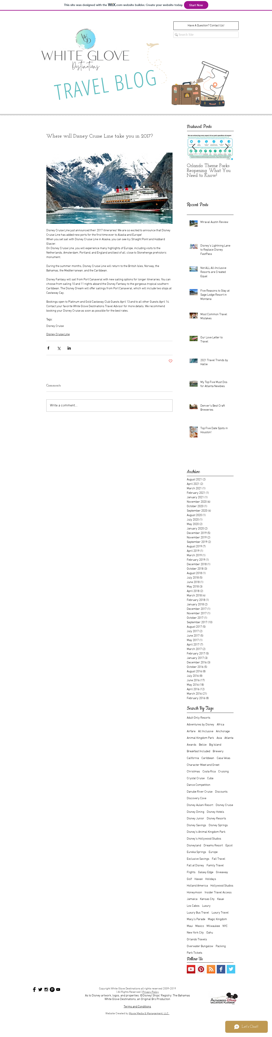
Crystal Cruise (196, 778)
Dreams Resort (213, 845)
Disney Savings (196, 825)
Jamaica (192, 899)
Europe (213, 852)
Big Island (215, 745)
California (193, 758)
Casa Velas (223, 758)
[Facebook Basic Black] (34, 989)
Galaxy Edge (205, 872)
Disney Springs (218, 825)
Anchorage (223, 731)
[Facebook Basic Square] (221, 969)
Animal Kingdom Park (200, 738)
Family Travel (215, 865)
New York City (195, 933)
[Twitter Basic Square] (231, 969)
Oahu (209, 933)
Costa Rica (209, 771)
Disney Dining (195, 812)
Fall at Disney (195, 865)
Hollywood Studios (221, 886)
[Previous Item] (194, 147)
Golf (189, 879)
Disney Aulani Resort (200, 805)
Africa (220, 724)
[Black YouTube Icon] (58, 989)
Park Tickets (194, 953)
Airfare (191, 731)
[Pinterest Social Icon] (201, 969)
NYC (225, 926)
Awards (191, 745)
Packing (221, 946)
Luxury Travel (220, 913)
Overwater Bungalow (200, 946)
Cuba (210, 778)
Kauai (220, 899)
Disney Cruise (55, 326)
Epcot (228, 845)
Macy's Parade (196, 919)
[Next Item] (227, 147)
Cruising (223, 771)
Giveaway (222, 872)
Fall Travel (218, 859)
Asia (219, 738)
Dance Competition (198, 785)
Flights (191, 872)
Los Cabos (193, 906)
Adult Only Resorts (198, 718)
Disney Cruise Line (58, 334)
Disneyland (194, 845)
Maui (190, 926)
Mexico (199, 926)
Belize (203, 745)
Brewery (218, 751)
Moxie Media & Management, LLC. (149, 1013)
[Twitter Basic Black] (40, 989)
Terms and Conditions (137, 1007)
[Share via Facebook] (48, 348)
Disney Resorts (216, 818)
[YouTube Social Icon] (191, 969)
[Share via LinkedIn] (69, 348)
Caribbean (207, 758)
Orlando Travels (197, 939)
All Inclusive (205, 731)
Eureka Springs (196, 852)
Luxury (206, 906)
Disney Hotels (215, 812)
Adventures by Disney (200, 724)
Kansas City (207, 899)
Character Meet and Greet (203, 765)
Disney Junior (195, 818)
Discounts (221, 792)
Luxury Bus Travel (198, 913)
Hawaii (198, 879)
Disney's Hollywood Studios (204, 839)
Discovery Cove (196, 798)
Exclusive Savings (198, 859)
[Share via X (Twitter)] (59, 348)
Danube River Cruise (199, 792)
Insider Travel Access (218, 892)
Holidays (210, 879)
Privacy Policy (150, 992)
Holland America (197, 886)
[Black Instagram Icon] (46, 989)
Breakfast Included (198, 751)
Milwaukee (213, 926)
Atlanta (228, 738)
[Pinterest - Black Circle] (52, 989)
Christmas (193, 771)
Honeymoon (194, 892)
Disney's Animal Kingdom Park (206, 832)
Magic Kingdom (217, 919)
